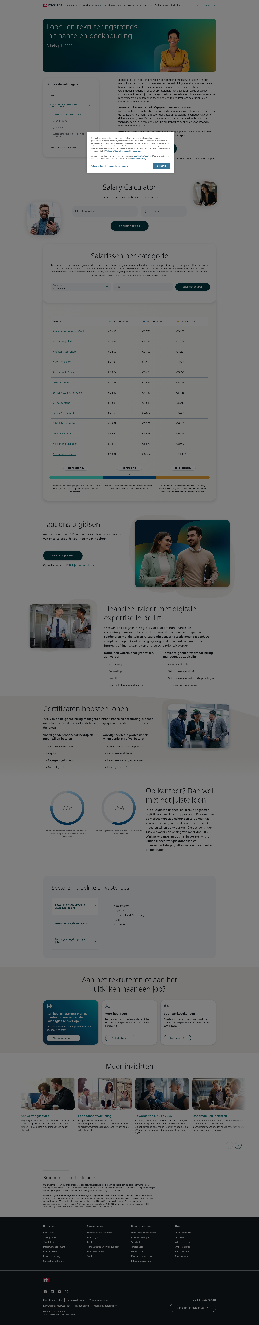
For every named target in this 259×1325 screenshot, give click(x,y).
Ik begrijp (161, 166)
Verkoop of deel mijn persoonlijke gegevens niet (124, 151)
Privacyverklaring (139, 159)
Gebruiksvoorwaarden (142, 156)
